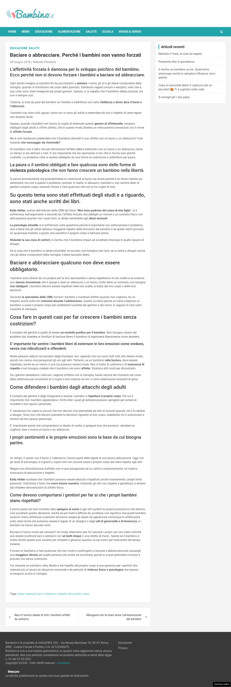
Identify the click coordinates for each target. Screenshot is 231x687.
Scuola (107, 31)
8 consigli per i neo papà (173, 97)
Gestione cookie (221, 684)
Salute (91, 31)
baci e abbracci (46, 594)
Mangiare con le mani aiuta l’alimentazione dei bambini (113, 617)
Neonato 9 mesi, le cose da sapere (180, 53)
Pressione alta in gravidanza (176, 61)
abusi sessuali (27, 594)
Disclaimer (125, 643)
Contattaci (63, 663)
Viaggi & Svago (130, 31)
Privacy (123, 648)
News (26, 31)
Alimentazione (69, 31)
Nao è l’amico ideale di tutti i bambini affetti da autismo (42, 617)
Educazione (44, 31)
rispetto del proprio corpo (74, 594)
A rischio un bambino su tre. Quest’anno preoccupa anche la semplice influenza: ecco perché (186, 73)
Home (12, 31)
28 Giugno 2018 (20, 62)
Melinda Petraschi (44, 62)
